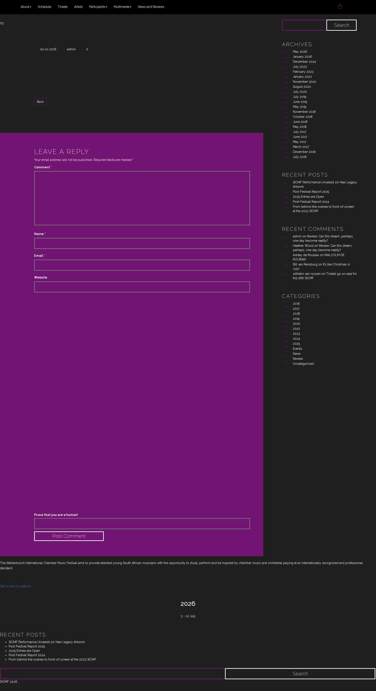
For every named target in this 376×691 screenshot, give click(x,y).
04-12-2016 (48, 49)
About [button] (25, 6)
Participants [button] (97, 6)
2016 (296, 303)
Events (297, 348)
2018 (296, 313)
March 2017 (301, 147)
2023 (296, 333)
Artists (78, 6)
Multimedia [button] (121, 6)
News (297, 353)
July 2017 (299, 131)
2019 (296, 318)
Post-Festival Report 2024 (311, 201)
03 (2, 23)
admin (71, 49)
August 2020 (302, 86)
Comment (43, 167)
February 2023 (303, 71)
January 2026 (302, 56)
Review (298, 358)
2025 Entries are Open (308, 196)
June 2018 (300, 121)
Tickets (63, 6)
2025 (296, 343)
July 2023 (300, 66)
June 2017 (300, 137)
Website (40, 277)
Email (39, 255)
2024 (296, 338)
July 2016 (300, 157)
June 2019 (300, 101)
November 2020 (304, 81)
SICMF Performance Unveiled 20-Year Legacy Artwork (47, 642)
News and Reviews (151, 6)
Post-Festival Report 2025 (311, 191)
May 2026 (300, 51)
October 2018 (302, 116)
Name (39, 234)
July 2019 (299, 96)
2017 (296, 308)
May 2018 (300, 126)
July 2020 (300, 91)
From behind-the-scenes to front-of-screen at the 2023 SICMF (52, 659)
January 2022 (302, 76)
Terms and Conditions (15, 586)
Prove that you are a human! (56, 515)
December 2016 (304, 152)
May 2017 (299, 142)
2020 (296, 323)
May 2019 (299, 106)
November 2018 (304, 111)
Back (40, 101)
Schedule (44, 6)
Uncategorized (303, 363)
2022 (296, 328)
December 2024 (304, 61)
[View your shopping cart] (340, 5)
